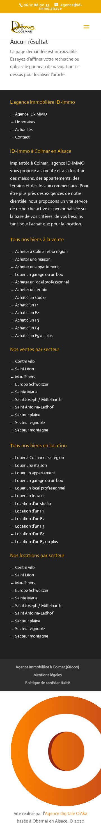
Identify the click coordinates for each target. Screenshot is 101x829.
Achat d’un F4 (27, 328)
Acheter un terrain (31, 289)
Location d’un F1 (29, 511)
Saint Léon (24, 368)
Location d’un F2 (29, 518)
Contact (22, 137)
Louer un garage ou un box (39, 274)
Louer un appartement (35, 472)
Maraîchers (25, 376)
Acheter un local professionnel (42, 282)
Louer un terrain (29, 495)
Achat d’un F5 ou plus (33, 335)
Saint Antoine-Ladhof (34, 407)
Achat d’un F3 (27, 320)
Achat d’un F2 (27, 312)
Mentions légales (47, 674)
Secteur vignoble (30, 422)
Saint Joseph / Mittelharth (38, 399)
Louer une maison (31, 465)
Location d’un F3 (29, 526)
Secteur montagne (31, 430)
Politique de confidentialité (47, 682)
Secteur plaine (27, 414)
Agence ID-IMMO (31, 114)
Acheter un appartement (37, 266)
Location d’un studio (33, 503)
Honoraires (25, 121)
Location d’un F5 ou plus (36, 541)
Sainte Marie (26, 391)
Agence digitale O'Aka (66, 813)
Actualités (24, 129)
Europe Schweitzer (32, 384)
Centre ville (25, 361)
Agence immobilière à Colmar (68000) (47, 666)
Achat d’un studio (30, 297)
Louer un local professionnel (40, 488)
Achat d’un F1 (26, 305)
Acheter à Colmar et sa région (41, 251)
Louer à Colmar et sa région (39, 457)
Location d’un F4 (30, 533)
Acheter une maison (32, 259)
